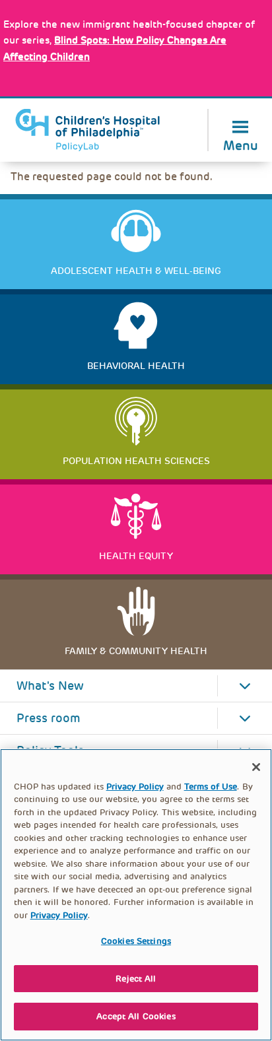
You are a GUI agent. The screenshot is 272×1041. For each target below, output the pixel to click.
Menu (240, 144)
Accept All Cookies (135, 1016)
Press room (49, 718)
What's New (50, 686)
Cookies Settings (136, 941)
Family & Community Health (136, 651)
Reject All (136, 978)
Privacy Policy (135, 786)
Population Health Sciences (136, 461)
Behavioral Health (136, 366)
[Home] (88, 130)
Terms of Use (210, 786)
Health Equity (136, 556)
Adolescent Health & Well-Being (136, 271)
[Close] (256, 767)
